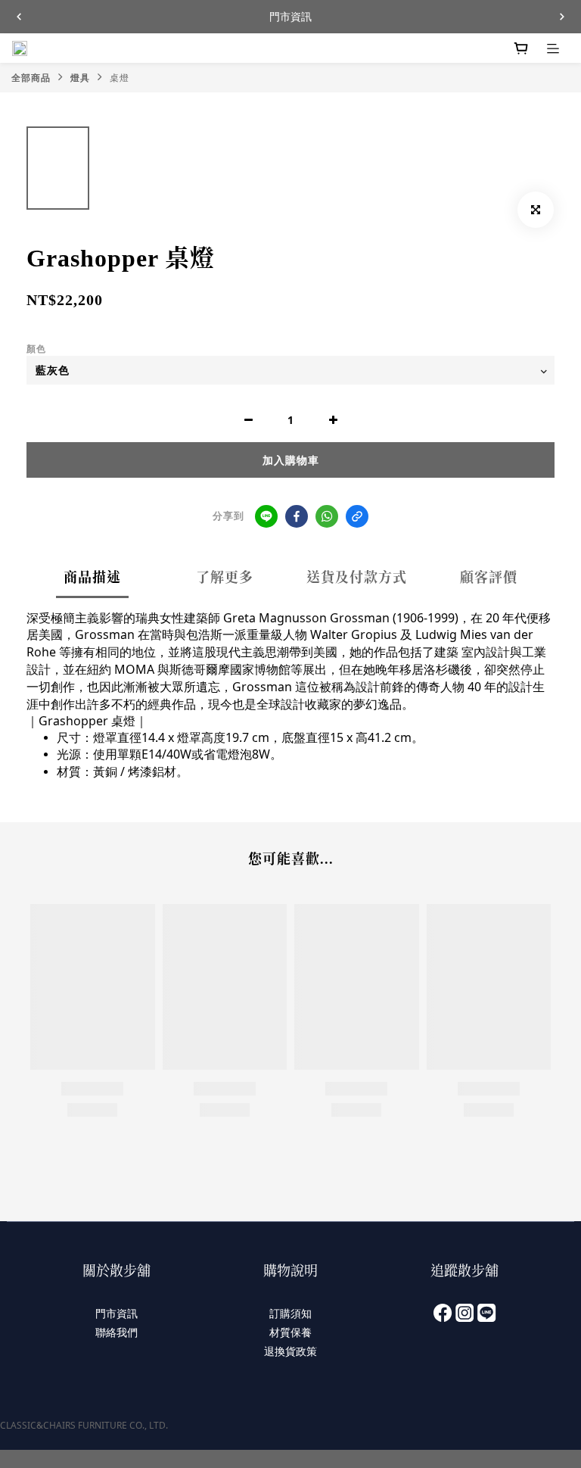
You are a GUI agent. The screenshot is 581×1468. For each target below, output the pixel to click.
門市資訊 (116, 1313)
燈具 (80, 77)
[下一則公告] (562, 16)
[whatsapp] (326, 516)
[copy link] (357, 516)
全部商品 (31, 77)
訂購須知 (290, 1313)
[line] (266, 516)
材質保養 (290, 1332)
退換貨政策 (290, 1351)
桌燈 (119, 77)
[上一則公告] (19, 16)
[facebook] (296, 516)
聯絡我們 (116, 1332)
